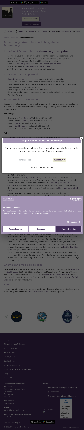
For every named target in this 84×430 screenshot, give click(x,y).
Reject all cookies (15, 229)
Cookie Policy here (41, 213)
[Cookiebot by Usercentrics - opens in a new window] (71, 199)
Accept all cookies (69, 229)
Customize (41, 229)
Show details (72, 222)
